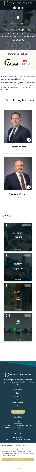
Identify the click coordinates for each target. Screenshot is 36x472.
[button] (18, 8)
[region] (18, 457)
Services (6, 215)
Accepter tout (18, 459)
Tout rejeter (18, 468)
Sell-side (23, 23)
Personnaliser (18, 464)
